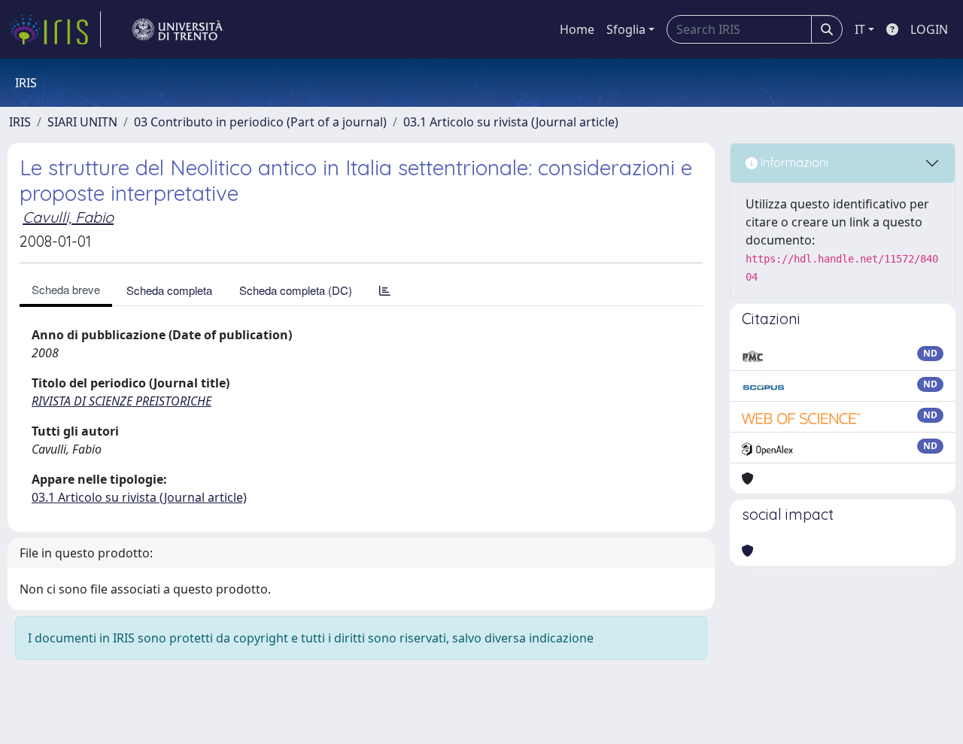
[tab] (384, 290)
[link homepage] (55, 29)
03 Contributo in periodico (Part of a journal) (260, 122)
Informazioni (793, 162)
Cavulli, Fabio (68, 217)
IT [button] (860, 29)
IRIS (20, 122)
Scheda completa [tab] (169, 290)
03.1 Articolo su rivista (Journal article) (510, 122)
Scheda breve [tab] (66, 289)
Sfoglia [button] (626, 29)
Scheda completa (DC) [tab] (295, 290)
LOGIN (929, 29)
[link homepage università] (177, 29)
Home (577, 29)
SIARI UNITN (82, 122)
